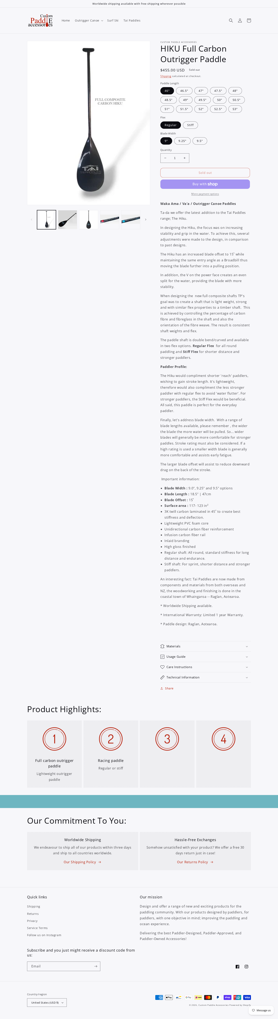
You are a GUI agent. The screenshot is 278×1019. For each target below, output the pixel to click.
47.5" (218, 91)
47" (201, 91)
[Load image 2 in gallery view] (67, 219)
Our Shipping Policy (80, 862)
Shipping (165, 76)
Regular (171, 125)
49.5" (203, 100)
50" (219, 100)
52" (201, 109)
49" (185, 100)
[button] (88, 20)
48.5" (169, 100)
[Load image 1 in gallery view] (46, 219)
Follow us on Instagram (44, 935)
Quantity (166, 150)
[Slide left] (31, 219)
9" (166, 141)
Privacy (32, 921)
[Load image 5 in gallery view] (130, 219)
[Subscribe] (95, 966)
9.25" (182, 141)
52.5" (218, 109)
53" (235, 109)
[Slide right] (145, 219)
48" (235, 91)
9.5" (200, 141)
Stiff (190, 125)
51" (167, 109)
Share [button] (169, 688)
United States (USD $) (45, 1002)
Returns (33, 914)
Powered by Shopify (240, 1005)
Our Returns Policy (192, 862)
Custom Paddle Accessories (213, 1005)
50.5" (237, 100)
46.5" (184, 91)
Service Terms (37, 928)
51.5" (184, 109)
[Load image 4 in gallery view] (109, 219)
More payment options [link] (205, 194)
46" (167, 91)
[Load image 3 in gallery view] (88, 219)
